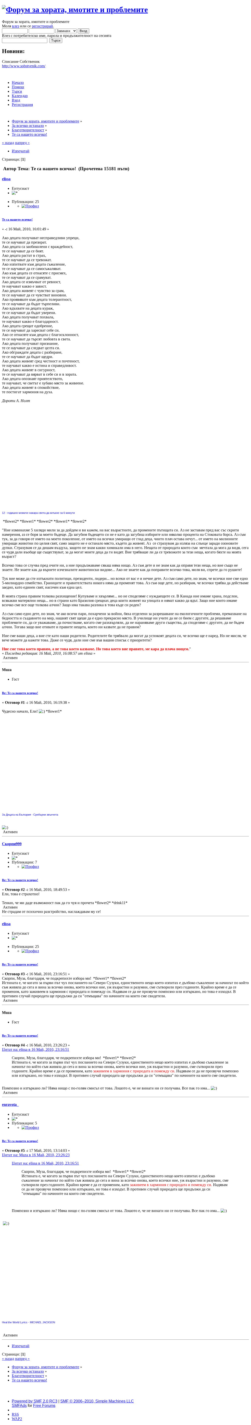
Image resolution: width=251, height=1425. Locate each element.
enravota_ (10, 1104)
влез (15, 26)
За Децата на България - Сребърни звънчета (30, 814)
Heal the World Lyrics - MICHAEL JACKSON (28, 1322)
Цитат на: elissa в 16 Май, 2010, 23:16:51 (35, 1049)
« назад (8, 143)
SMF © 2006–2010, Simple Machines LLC (97, 1401)
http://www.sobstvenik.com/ (23, 66)
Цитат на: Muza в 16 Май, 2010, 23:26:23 (36, 1155)
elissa (6, 179)
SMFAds (19, 1405)
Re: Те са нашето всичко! (20, 693)
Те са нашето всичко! (17, 219)
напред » (22, 143)
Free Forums (44, 1405)
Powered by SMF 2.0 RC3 (34, 1401)
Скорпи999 (12, 844)
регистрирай (42, 26)
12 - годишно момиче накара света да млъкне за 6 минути (38, 512)
